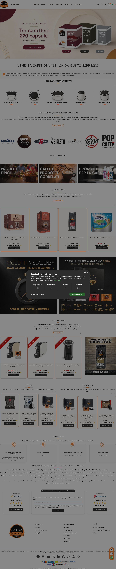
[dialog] (58, 284)
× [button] (87, 272)
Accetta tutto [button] (77, 294)
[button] (37, 294)
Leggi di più (57, 280)
